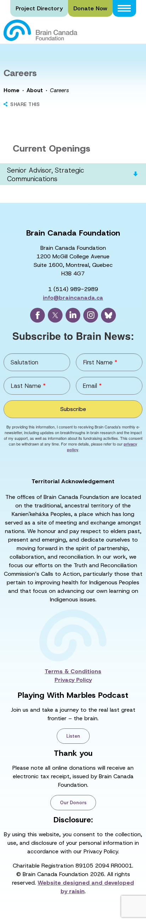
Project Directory (39, 8)
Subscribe (73, 409)
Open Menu (124, 8)
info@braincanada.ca (73, 297)
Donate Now (90, 8)
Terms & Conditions (73, 671)
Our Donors (73, 803)
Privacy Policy (73, 680)
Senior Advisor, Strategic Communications (45, 174)
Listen (73, 736)
